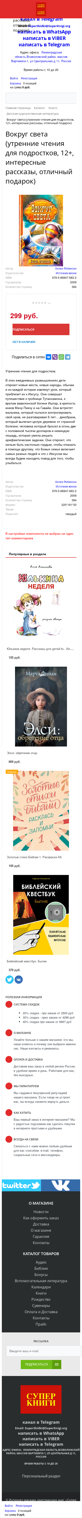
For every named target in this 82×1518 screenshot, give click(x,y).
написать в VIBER (44, 38)
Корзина (15, 83)
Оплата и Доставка (41, 1311)
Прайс (41, 1324)
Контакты (41, 1242)
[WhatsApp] (61, 357)
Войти (14, 78)
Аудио (41, 1262)
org (64, 1428)
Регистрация (29, 78)
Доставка (41, 1224)
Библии (41, 1268)
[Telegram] (67, 357)
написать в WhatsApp (41, 1433)
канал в (31, 1422)
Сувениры (41, 1305)
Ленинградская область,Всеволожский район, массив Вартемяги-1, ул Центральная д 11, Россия (41, 56)
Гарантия (41, 1236)
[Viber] (55, 357)
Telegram (49, 1422)
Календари (41, 1287)
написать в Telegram (44, 44)
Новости (41, 1211)
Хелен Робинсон (66, 268)
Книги (41, 1293)
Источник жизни (66, 273)
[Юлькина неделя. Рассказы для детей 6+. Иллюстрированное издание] (41, 602)
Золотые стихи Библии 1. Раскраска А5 (34, 857)
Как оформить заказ (41, 1217)
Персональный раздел (41, 1476)
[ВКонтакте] (48, 357)
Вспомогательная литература (41, 1280)
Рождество (41, 1299)
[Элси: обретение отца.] (41, 706)
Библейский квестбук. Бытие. (27, 961)
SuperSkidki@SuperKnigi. (43, 1428)
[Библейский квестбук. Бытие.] (41, 915)
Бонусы (41, 1274)
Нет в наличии (24, 342)
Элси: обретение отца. (22, 753)
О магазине (41, 1230)
